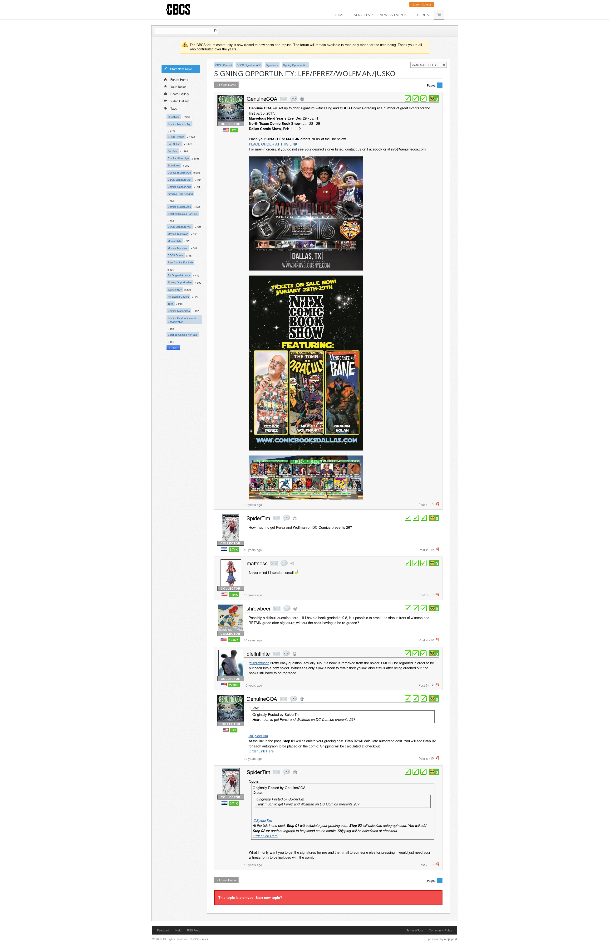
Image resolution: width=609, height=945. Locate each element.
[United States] (226, 129)
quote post (293, 99)
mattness (257, 563)
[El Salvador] (224, 549)
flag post (437, 504)
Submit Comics (421, 4)
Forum (423, 14)
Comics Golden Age (179, 206)
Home (339, 14)
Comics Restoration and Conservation (182, 320)
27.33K (234, 685)
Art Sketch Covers (178, 296)
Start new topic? (268, 897)
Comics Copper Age (179, 187)
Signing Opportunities (180, 282)
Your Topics (178, 86)
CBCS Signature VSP (180, 226)
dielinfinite (258, 653)
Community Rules (440, 930)
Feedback (163, 930)
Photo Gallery (179, 94)
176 (233, 130)
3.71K (234, 549)
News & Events (393, 14)
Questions (174, 117)
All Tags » (173, 347)
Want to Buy (175, 289)
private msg (283, 99)
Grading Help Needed (180, 194)
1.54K (234, 594)
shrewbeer (258, 608)
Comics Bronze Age (179, 172)
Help (178, 930)
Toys (170, 303)
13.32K (234, 640)
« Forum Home (226, 85)
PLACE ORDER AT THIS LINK (273, 143)
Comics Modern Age (179, 124)
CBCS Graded (176, 137)
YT (436, 65)
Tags (173, 108)
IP (432, 504)
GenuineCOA (262, 98)
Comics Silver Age (178, 158)
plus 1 (407, 98)
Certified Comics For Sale (182, 214)
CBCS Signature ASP (180, 179)
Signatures (174, 165)
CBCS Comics (199, 939)
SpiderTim (258, 518)
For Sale (172, 151)
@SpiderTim (258, 735)
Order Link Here (261, 750)
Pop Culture (174, 144)
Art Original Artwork (179, 275)
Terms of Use (415, 930)
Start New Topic (181, 69)
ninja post (450, 939)
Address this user (302, 99)
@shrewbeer (259, 662)
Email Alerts (420, 65)
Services (362, 14)
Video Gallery (179, 101)
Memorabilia (175, 241)
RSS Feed (193, 930)
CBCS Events (176, 255)
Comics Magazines (179, 311)
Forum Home (179, 79)
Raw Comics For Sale (180, 262)
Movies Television (178, 234)
